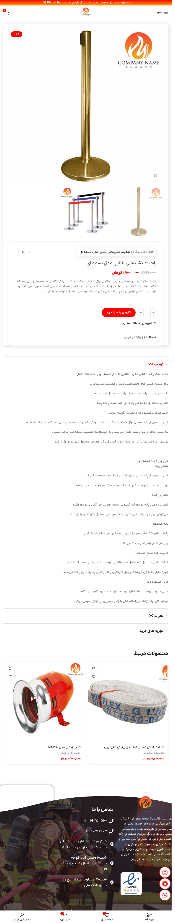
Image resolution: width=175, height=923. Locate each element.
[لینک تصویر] (131, 883)
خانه (151, 252)
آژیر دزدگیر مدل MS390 (64, 747)
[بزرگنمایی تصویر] (155, 176)
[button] (94, 669)
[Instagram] (165, 872)
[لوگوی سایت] (86, 12)
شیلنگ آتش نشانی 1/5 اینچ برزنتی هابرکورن (134, 747)
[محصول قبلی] (29, 252)
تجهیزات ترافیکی (135, 337)
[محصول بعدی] (18, 252)
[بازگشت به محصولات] (23, 252)
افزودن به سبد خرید (118, 312)
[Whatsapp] (165, 895)
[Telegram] (165, 883)
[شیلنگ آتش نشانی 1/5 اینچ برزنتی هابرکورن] (128, 702)
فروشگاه (139, 252)
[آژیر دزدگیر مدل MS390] (44, 702)
